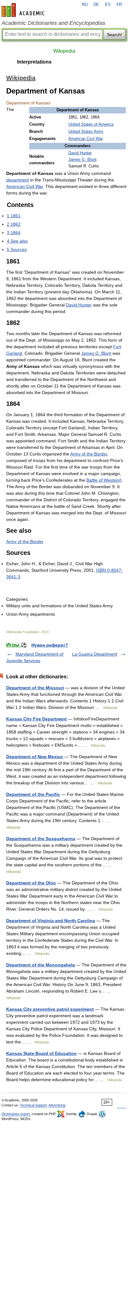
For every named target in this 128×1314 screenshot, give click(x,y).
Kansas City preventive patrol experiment (50, 1009)
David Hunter (80, 153)
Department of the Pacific (33, 794)
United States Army (85, 131)
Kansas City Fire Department (36, 718)
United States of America (90, 124)
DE (96, 4)
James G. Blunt (82, 159)
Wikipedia (64, 51)
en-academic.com (24, 10)
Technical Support (33, 1105)
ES (108, 4)
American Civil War (85, 139)
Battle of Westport (103, 480)
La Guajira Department (94, 654)
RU (85, 4)
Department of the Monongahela (40, 964)
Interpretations (34, 62)
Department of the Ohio (31, 882)
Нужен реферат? (49, 645)
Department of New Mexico (34, 756)
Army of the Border (88, 453)
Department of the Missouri (35, 687)
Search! (114, 34)
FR (119, 4)
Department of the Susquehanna (40, 838)
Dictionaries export (16, 1114)
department (17, 179)
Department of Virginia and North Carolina (50, 920)
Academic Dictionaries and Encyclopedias (53, 23)
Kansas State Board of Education (41, 1053)
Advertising (56, 1105)
